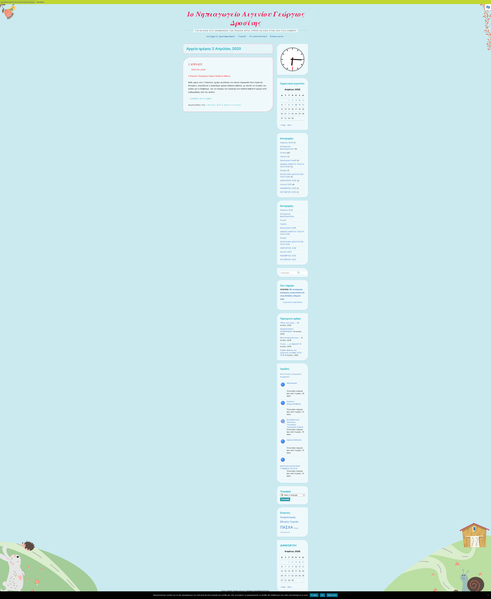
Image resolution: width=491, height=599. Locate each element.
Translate (285, 499)
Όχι (322, 595)
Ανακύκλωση (288, 517)
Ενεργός (288, 374)
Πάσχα (296, 528)
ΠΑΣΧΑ (286, 527)
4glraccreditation (294, 440)
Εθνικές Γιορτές (289, 521)
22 (289, 114)
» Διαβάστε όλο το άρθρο (199, 98)
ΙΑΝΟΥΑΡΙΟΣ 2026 (288, 181)
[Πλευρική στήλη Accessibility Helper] (488, 7)
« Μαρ (283, 125)
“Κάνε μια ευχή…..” (288, 323)
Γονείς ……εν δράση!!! (289, 344)
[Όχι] (488, 595)
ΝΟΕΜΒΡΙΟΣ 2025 (288, 188)
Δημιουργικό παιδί (288, 160)
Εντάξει (314, 595)
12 (303, 105)
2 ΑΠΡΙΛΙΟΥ (195, 64)
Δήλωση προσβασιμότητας (258, 591)
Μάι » (289, 125)
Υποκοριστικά (285, 532)
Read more (332, 595)
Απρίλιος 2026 (286, 143)
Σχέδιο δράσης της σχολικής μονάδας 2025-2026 (291, 352)
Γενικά (283, 153)
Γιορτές (242, 36)
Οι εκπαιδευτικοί (258, 36)
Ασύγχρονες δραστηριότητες (221, 36)
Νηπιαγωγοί (292, 383)
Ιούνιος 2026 (286, 184)
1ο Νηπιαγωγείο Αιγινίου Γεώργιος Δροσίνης (245, 18)
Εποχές (283, 170)
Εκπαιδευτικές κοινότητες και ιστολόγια (18, 2)
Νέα (281, 374)
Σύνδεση (40, 2)
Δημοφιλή (296, 374)
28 (285, 118)
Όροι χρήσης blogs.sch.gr (232, 591)
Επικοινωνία (276, 36)
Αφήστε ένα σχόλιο (232, 105)
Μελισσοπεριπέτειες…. (290, 338)
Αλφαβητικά (285, 377)
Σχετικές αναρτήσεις (292, 302)
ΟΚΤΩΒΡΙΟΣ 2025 (288, 192)
